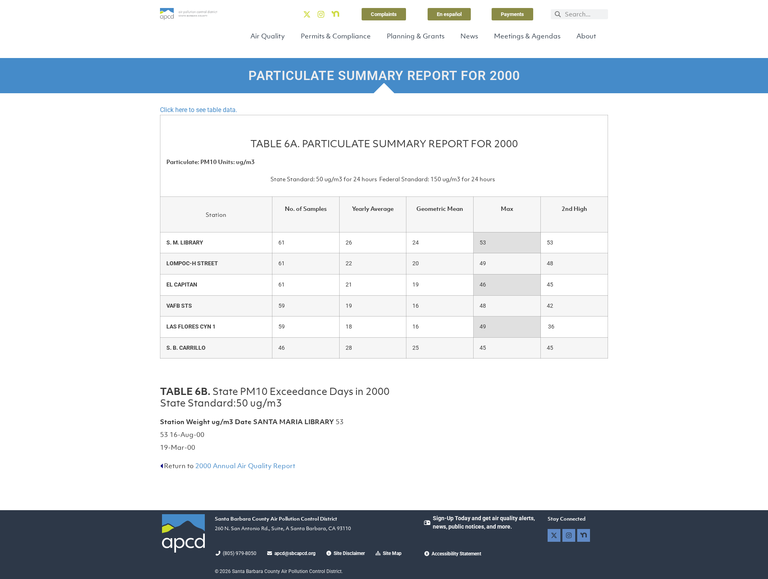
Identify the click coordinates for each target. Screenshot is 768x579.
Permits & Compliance (336, 36)
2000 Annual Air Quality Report (245, 465)
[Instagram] (321, 14)
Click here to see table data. (198, 110)
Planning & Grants (415, 36)
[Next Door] (335, 14)
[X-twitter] (307, 14)
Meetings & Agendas (527, 36)
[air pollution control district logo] (188, 14)
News (469, 36)
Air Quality (267, 36)
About (586, 36)
